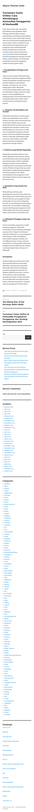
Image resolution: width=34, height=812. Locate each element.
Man (5, 614)
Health (6, 582)
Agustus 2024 (8, 455)
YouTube (7, 714)
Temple (6, 692)
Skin (5, 673)
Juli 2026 (7, 409)
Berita (6, 502)
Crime (6, 536)
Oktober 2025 (8, 425)
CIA (5, 527)
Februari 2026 (9, 416)
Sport (6, 680)
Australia (7, 495)
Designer (7, 538)
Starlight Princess (10, 682)
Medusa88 (6, 54)
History (6, 584)
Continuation (8, 532)
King (5, 600)
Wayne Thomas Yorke (13, 6)
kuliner (6, 602)
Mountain (7, 623)
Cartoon (7, 520)
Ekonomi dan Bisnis (10, 552)
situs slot (6, 778)
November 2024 (9, 448)
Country (7, 534)
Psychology (8, 660)
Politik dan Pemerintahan (12, 655)
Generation (8, 575)
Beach (6, 497)
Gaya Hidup (8, 573)
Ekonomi (7, 550)
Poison (6, 650)
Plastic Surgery (9, 648)
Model (6, 618)
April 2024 (7, 464)
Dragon (6, 543)
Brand (6, 511)
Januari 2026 (8, 418)
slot (4, 773)
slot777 (5, 759)
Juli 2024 (7, 457)
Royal (6, 664)
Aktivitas (7, 484)
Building (7, 516)
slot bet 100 (6, 727)
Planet (6, 646)
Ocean (6, 639)
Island (6, 589)
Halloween (7, 580)
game (6, 568)
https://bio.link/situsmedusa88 (13, 787)
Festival (6, 559)
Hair (5, 577)
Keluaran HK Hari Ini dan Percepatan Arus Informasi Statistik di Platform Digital (16, 376)
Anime (6, 490)
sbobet (5, 796)
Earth (6, 548)
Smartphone (8, 676)
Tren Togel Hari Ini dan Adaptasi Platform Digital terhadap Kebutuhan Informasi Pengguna (16, 369)
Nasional (7, 634)
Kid (5, 598)
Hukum (6, 586)
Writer (6, 712)
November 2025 (9, 423)
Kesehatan (7, 596)
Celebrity (7, 522)
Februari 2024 (8, 468)
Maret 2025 (8, 439)
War (5, 705)
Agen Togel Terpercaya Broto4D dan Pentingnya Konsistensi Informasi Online (16, 363)
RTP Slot (5, 732)
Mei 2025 (7, 434)
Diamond (7, 541)
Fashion (7, 557)
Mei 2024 (7, 462)
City (5, 529)
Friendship (7, 564)
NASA (6, 632)
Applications (8, 493)
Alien (6, 486)
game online (8, 570)
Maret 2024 (8, 466)
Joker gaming (7, 750)
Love (5, 609)
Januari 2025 (8, 443)
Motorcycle (8, 621)
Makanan (7, 612)
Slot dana (6, 746)
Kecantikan (8, 593)
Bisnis (6, 506)
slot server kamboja (9, 768)
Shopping (7, 669)
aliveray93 (7, 290)
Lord (5, 607)
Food (6, 561)
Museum (7, 628)
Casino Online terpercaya (11, 741)
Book (6, 509)
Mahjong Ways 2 (8, 755)
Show (6, 671)
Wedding (7, 710)
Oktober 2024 (8, 450)
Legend (6, 605)
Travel (6, 698)
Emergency (8, 554)
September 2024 (9, 452)
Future (6, 566)
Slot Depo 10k (7, 736)
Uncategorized (23, 290)
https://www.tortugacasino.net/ (13, 764)
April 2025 (7, 436)
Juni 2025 (7, 432)
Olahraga (7, 641)
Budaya (6, 513)
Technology (8, 689)
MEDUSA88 (6, 791)
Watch (6, 708)
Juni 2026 (7, 411)
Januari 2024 (8, 471)
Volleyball (7, 703)
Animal (6, 488)
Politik (6, 653)
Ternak (6, 694)
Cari (4, 334)
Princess (7, 657)
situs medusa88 (8, 782)
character (7, 525)
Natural (6, 637)
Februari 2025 (8, 441)
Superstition (8, 687)
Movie (6, 625)
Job (5, 591)
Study (6, 685)
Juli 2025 (7, 430)
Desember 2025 (9, 420)
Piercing (7, 644)
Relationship (8, 662)
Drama (6, 545)
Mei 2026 (7, 414)
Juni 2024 (7, 459)
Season (6, 666)
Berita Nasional (9, 504)
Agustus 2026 (8, 407)
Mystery (7, 630)
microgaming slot (10, 616)
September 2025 (9, 427)
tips (5, 696)
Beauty (6, 500)
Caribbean (7, 518)
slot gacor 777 (7, 800)
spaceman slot (9, 678)
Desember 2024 (9, 446)
